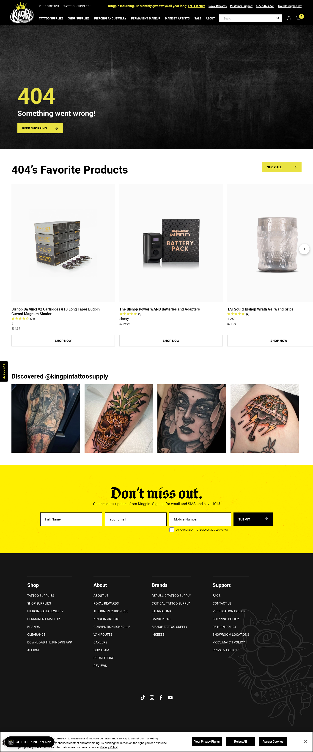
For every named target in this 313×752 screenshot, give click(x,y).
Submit (244, 519)
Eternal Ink (161, 611)
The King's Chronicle (110, 611)
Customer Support (241, 6)
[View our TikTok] (142, 697)
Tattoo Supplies (51, 18)
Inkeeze (158, 634)
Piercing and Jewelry (110, 18)
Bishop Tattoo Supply (169, 626)
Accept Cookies (273, 741)
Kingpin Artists (106, 619)
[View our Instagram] (152, 697)
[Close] (306, 741)
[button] (304, 249)
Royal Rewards (218, 6)
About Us (100, 595)
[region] (156, 742)
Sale (197, 18)
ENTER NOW (197, 6)
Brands (33, 626)
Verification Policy (229, 611)
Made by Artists (177, 18)
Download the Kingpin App (49, 642)
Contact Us (222, 603)
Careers (100, 642)
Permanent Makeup (145, 18)
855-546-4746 (265, 6)
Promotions (103, 658)
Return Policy (224, 626)
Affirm (33, 650)
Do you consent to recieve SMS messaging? (202, 530)
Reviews (100, 665)
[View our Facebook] (161, 697)
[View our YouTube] (170, 697)
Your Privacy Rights (207, 741)
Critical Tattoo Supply (171, 603)
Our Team (101, 650)
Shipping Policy (226, 619)
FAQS (216, 595)
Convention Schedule (111, 626)
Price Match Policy (229, 642)
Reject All (240, 741)
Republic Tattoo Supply (171, 595)
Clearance (36, 634)
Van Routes (102, 634)
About (210, 18)
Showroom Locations (231, 634)
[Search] (278, 18)
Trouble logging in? (290, 6)
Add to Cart (63, 298)
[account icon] (289, 18)
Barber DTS (161, 619)
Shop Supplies (79, 18)
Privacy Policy (225, 650)
